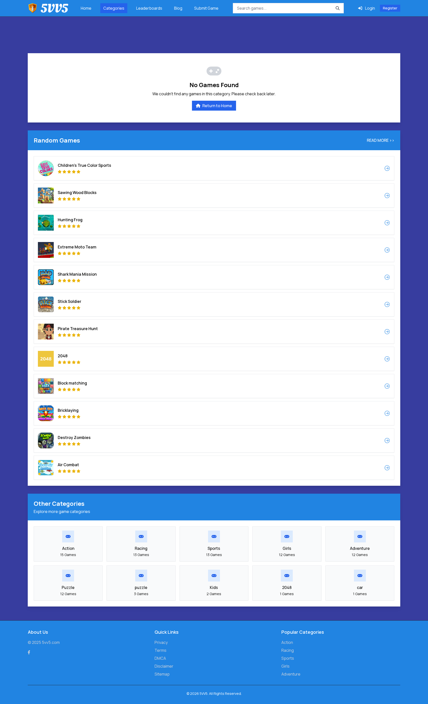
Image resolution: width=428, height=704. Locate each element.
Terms (160, 650)
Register (390, 8)
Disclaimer (164, 666)
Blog (178, 8)
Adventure (290, 674)
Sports (287, 658)
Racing (287, 650)
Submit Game (206, 8)
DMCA (160, 658)
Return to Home (217, 105)
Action (287, 642)
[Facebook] (29, 652)
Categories (113, 8)
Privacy (161, 642)
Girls (285, 666)
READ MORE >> (380, 140)
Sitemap (162, 674)
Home (86, 8)
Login (370, 8)
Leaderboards (149, 8)
